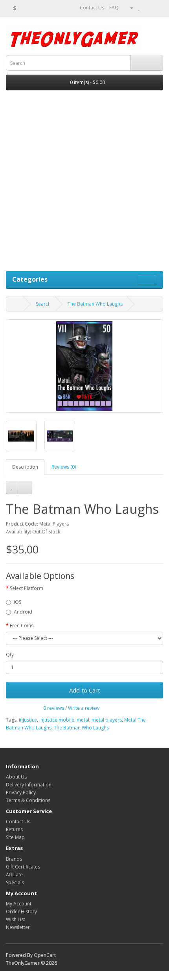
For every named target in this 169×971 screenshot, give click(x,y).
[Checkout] (157, 7)
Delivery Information (28, 784)
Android (23, 611)
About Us (16, 776)
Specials (15, 882)
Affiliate (14, 874)
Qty (10, 654)
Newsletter (18, 927)
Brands (14, 859)
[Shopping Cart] (147, 7)
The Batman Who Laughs (95, 303)
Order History (21, 911)
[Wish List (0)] (139, 7)
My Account (18, 903)
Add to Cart (84, 690)
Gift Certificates (23, 866)
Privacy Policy (21, 792)
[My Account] (128, 7)
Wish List (15, 919)
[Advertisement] (84, 182)
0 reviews (53, 708)
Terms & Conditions (28, 800)
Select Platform (26, 588)
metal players (107, 719)
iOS (17, 602)
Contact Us (91, 7)
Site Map (15, 837)
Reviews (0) (63, 467)
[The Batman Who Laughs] (84, 366)
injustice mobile (56, 719)
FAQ (114, 7)
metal (83, 719)
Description (25, 467)
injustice (28, 719)
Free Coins (21, 625)
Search (43, 303)
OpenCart (45, 955)
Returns (14, 829)
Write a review (83, 708)
